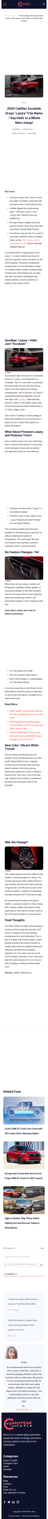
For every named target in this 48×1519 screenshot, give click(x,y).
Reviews (7, 1469)
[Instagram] (18, 1502)
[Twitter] (9, 1502)
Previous (15, 1310)
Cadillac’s (22, 399)
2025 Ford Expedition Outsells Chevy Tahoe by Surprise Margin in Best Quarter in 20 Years (22, 1325)
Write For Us (9, 1490)
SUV (12, 256)
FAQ (5, 1487)
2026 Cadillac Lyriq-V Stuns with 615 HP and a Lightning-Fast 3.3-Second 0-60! (26, 714)
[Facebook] (4, 1502)
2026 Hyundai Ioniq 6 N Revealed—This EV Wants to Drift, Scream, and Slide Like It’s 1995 (26, 725)
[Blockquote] (23, 1264)
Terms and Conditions (30, 1516)
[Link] (29, 1264)
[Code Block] (26, 1264)
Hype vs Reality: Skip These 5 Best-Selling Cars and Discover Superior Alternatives (22, 1223)
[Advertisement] (24, 49)
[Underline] (11, 1264)
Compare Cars (10, 1463)
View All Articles (22, 1409)
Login (42, 1248)
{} (32, 1264)
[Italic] (8, 1264)
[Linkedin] (23, 1406)
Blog (5, 1481)
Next (10, 1336)
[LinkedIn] (13, 1502)
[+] (35, 1264)
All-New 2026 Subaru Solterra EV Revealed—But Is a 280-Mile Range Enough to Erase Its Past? (26, 735)
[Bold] (5, 1264)
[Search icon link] (43, 4)
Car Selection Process (14, 1492)
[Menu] (4, 4)
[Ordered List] (17, 1264)
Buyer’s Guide (10, 1460)
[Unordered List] (20, 1264)
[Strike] (14, 1264)
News (24, 103)
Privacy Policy (14, 1516)
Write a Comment (18, 133)
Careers (7, 1484)
